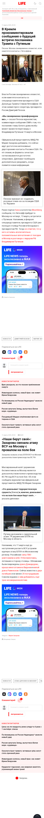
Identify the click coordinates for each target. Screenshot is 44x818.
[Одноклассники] (25, 352)
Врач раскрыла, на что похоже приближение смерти (21, 385)
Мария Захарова (14, 635)
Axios (17, 209)
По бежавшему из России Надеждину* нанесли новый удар (22, 401)
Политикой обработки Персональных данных (17, 11)
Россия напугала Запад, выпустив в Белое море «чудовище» (20, 409)
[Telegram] (15, 352)
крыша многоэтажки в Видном (16, 567)
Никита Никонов (9, 297)
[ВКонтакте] (20, 352)
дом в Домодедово (29, 564)
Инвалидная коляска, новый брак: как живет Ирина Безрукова (21, 393)
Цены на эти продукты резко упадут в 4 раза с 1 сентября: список (22, 727)
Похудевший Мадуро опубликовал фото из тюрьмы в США (20, 418)
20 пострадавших (30, 573)
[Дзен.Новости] (4, 352)
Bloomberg (37, 209)
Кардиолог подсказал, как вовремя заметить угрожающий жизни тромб (21, 768)
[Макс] (9, 352)
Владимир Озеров (9, 639)
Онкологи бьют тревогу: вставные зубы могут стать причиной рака (21, 426)
